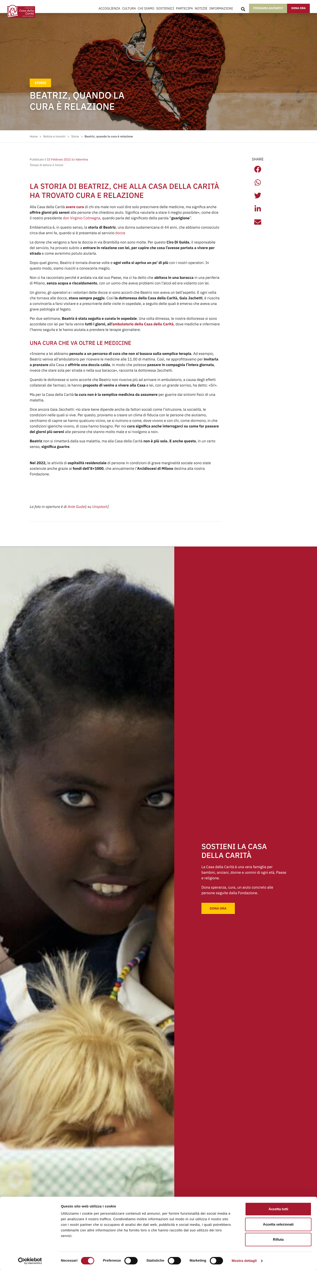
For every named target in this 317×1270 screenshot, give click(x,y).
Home (34, 136)
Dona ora (298, 8)
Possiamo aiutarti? (268, 8)
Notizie (201, 8)
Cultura (129, 8)
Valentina (81, 159)
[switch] (131, 1260)
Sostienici (165, 8)
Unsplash (99, 506)
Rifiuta (278, 1239)
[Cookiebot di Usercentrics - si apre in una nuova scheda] (30, 1260)
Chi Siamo (146, 8)
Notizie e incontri (54, 136)
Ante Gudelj (77, 506)
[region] (150, 1224)
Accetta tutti (278, 1209)
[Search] (243, 9)
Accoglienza (109, 8)
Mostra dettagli (244, 1261)
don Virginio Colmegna (81, 218)
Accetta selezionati (278, 1224)
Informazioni (221, 8)
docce (120, 233)
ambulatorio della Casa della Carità (143, 324)
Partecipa (184, 8)
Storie (40, 83)
